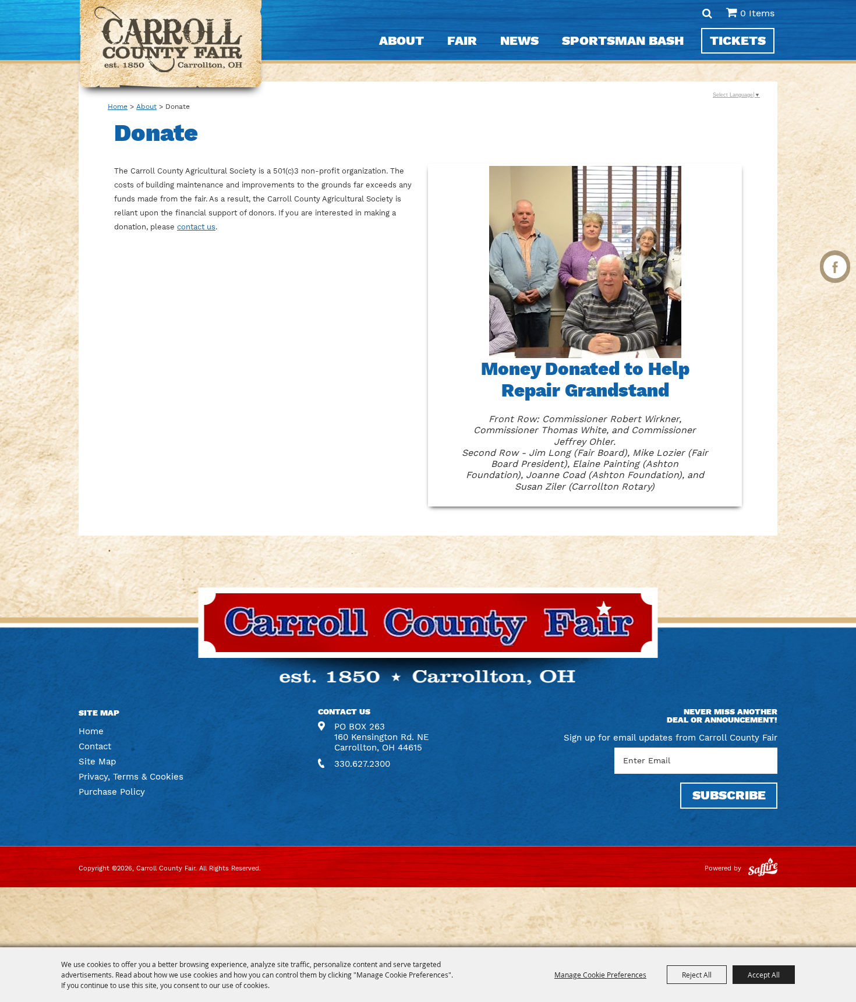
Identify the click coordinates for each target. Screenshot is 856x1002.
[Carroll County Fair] (171, 50)
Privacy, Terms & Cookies (131, 776)
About (401, 40)
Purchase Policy (112, 792)
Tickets (738, 40)
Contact (95, 746)
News (519, 40)
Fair (462, 40)
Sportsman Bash (623, 40)
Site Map (97, 761)
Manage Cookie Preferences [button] (600, 974)
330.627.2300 (362, 764)
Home (118, 106)
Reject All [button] (697, 974)
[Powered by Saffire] (762, 868)
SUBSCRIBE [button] (729, 795)
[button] (585, 335)
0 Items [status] (757, 13)
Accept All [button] (764, 974)
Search (707, 13)
